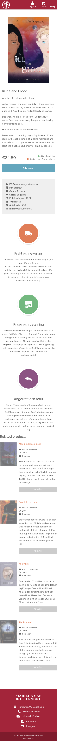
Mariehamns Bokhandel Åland (6, 1)
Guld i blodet (25, 622)
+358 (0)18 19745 (31, 711)
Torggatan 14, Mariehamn (31, 707)
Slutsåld (38, 489)
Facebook (31, 721)
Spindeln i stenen (28, 502)
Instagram (31, 726)
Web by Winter (28, 738)
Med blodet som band (30, 444)
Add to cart (28, 168)
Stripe (26, 341)
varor (43, 6)
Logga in (32, 6)
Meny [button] (52, 6)
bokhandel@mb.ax (31, 716)
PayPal (7, 344)
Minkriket (23, 563)
